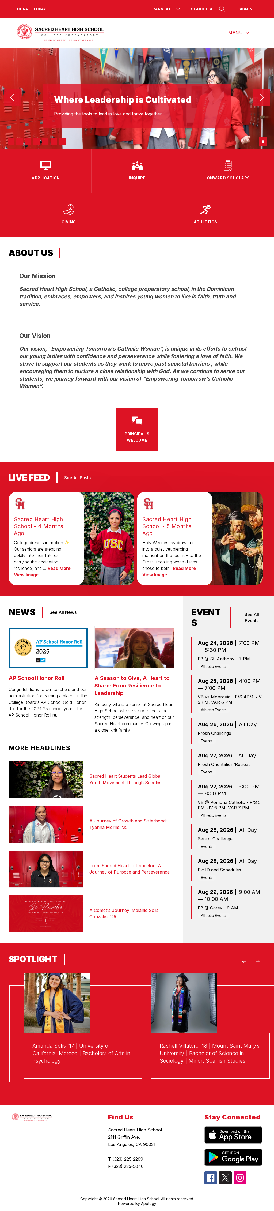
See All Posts (77, 477)
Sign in (245, 9)
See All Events (252, 617)
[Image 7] (62, 141)
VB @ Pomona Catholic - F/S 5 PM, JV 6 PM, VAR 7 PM (229, 805)
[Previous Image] (12, 98)
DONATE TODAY (31, 9)
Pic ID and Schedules (219, 869)
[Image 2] (19, 141)
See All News (63, 612)
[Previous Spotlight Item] (244, 961)
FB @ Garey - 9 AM (218, 908)
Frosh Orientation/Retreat (224, 764)
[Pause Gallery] (263, 141)
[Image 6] (54, 141)
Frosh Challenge (214, 733)
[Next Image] (261, 98)
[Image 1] (11, 141)
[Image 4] (36, 141)
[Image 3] (28, 141)
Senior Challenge (215, 838)
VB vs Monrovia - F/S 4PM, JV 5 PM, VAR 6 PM (230, 699)
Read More (59, 568)
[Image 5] (45, 141)
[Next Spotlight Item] (257, 961)
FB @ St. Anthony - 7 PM (224, 658)
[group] (83, 1033)
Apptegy (148, 1203)
